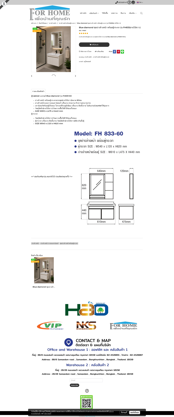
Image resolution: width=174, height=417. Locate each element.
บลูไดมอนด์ (87, 61)
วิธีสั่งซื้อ (105, 13)
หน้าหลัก (83, 13)
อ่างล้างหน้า (88, 57)
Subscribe (74, 385)
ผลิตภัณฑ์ (93, 13)
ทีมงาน (123, 13)
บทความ (114, 13)
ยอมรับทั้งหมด (134, 412)
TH (140, 2)
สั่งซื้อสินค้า (95, 45)
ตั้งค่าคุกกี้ (124, 412)
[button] (141, 13)
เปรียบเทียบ (100, 51)
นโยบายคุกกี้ (47, 413)
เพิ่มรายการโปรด (85, 51)
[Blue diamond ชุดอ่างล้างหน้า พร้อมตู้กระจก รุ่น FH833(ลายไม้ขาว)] (53, 49)
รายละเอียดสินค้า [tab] (38, 91)
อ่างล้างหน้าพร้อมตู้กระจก (101, 57)
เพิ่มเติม (132, 13)
